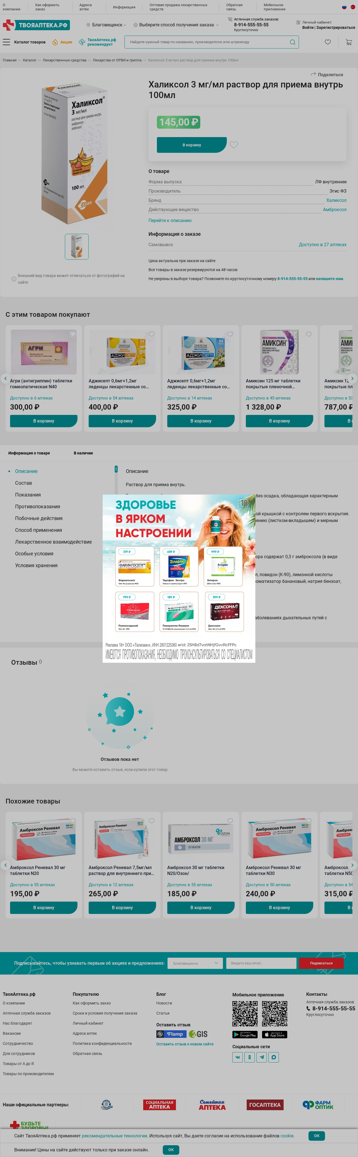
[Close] (249, 501)
